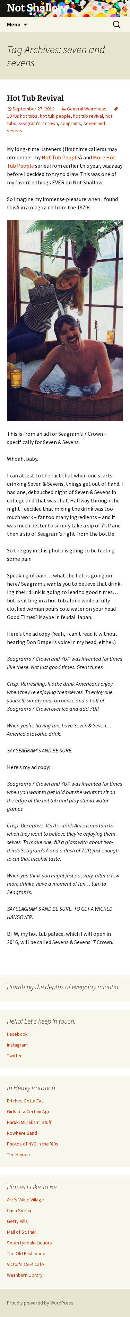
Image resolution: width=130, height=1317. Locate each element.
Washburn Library (25, 1275)
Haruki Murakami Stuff (29, 1122)
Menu (13, 24)
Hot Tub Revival (35, 98)
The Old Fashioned (26, 1253)
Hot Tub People (60, 157)
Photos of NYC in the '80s (32, 1144)
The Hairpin (18, 1154)
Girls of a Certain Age (29, 1111)
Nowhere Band (22, 1133)
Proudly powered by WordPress (40, 1303)
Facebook (17, 1034)
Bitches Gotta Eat (25, 1101)
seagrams (70, 123)
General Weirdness (86, 109)
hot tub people (55, 116)
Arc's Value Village (25, 1200)
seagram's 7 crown (38, 123)
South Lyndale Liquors (29, 1243)
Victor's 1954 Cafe (25, 1264)
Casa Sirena (19, 1210)
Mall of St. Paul (21, 1232)
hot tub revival (88, 116)
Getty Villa (17, 1221)
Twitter (14, 1055)
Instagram (17, 1045)
